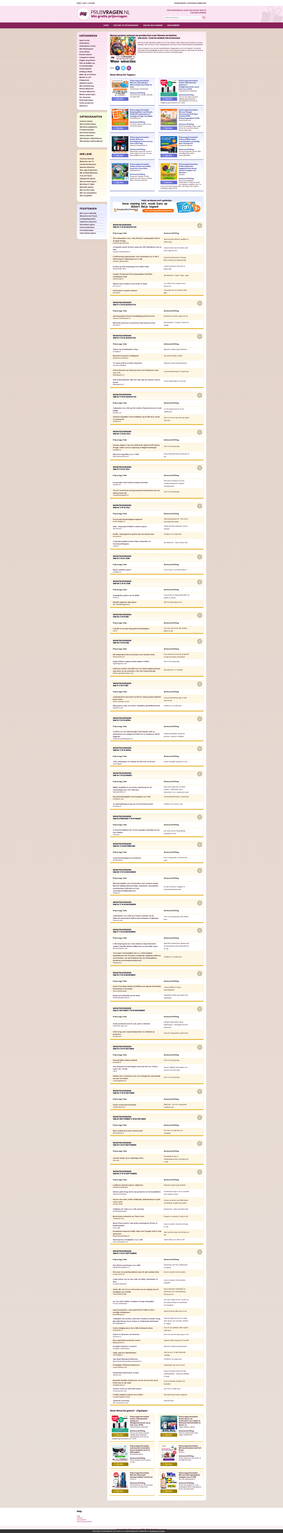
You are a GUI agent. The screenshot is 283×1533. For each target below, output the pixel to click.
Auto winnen (84, 52)
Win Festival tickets (88, 124)
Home (79, 3)
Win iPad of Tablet (87, 184)
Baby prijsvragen (86, 100)
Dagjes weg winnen (87, 60)
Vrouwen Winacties (87, 91)
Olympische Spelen (87, 178)
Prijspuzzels (84, 80)
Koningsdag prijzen (88, 219)
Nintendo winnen (86, 187)
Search (203, 17)
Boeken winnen (85, 54)
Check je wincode (87, 159)
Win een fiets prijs (87, 190)
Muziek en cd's (85, 77)
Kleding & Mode (85, 72)
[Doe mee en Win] (120, 88)
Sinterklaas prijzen (87, 224)
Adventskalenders (87, 227)
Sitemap (91, 3)
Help (85, 3)
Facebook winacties (88, 164)
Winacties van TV (87, 161)
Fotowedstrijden (86, 66)
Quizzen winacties (87, 167)
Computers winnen (87, 57)
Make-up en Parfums (87, 74)
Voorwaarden (180, 3)
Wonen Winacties (86, 89)
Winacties (83, 106)
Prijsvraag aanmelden (196, 3)
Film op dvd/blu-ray (87, 63)
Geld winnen (84, 43)
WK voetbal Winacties (89, 173)
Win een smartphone (88, 193)
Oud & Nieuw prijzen (88, 233)
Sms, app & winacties (88, 170)
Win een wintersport (88, 181)
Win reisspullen (86, 196)
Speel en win (84, 40)
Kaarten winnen (86, 121)
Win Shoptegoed (86, 49)
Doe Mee (120, 99)
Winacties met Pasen (88, 216)
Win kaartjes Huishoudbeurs (91, 141)
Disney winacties (87, 135)
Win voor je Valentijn (88, 213)
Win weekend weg (86, 86)
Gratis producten (86, 103)
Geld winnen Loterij (87, 46)
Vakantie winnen (86, 83)
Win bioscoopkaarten (88, 127)
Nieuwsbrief (173, 25)
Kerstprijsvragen (87, 230)
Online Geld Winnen (153, 25)
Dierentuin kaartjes (87, 132)
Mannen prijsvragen (87, 94)
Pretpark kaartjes (87, 130)
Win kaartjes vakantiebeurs (91, 138)
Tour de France (86, 176)
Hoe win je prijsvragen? (126, 25)
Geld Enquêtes (85, 69)
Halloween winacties (88, 222)
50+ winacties (85, 97)
